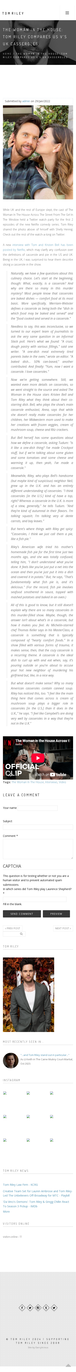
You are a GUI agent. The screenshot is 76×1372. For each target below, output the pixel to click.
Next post (62, 928)
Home (7, 53)
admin (26, 101)
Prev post (13, 928)
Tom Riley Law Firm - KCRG (20, 1185)
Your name (10, 808)
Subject (7, 821)
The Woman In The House (28, 782)
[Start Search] (21, 934)
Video (62, 782)
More (6, 1211)
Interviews (51, 782)
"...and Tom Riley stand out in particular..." (44, 1055)
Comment (10, 836)
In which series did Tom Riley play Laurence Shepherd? (37, 891)
